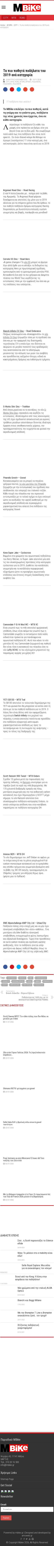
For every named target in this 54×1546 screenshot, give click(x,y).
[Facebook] (2, 1490)
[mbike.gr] (27, 7)
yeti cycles (27, 985)
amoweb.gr (27, 1535)
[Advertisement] (27, 1361)
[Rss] (12, 1490)
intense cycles (18, 981)
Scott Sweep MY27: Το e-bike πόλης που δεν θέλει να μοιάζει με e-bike (25, 1017)
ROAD (22, 17)
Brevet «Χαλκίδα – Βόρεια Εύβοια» (20, 992)
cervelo (6, 981)
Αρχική (28, 82)
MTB (14, 17)
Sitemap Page (7, 1479)
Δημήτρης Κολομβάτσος (16, 79)
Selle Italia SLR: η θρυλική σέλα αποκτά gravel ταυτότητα (22, 1123)
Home (2, 25)
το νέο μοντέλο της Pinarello (32, 484)
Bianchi (22, 978)
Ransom (26, 782)
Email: (4, 1504)
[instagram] (8, 1490)
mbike (38, 981)
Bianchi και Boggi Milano (29, 1300)
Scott (5, 985)
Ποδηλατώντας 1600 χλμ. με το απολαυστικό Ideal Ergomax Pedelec (33, 997)
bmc (30, 978)
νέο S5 (27, 262)
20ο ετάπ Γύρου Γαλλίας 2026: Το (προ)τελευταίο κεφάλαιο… (24, 1053)
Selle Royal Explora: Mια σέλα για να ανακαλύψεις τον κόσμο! (37, 1267)
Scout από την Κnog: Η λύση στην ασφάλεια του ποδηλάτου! (31, 1278)
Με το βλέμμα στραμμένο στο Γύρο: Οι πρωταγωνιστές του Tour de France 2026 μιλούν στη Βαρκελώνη (26, 1195)
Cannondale (41, 978)
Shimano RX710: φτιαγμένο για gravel (19, 1088)
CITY (5, 17)
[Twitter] (5, 1490)
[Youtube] (30, 1539)
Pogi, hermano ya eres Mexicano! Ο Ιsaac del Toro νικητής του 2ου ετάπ (23, 1159)
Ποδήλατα (36, 82)
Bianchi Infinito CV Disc (13, 331)
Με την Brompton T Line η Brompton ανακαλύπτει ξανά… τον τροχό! (35, 1314)
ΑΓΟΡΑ (9, 25)
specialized (15, 985)
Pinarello (48, 981)
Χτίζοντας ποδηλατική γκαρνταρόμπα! (28, 1326)
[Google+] (21, 1539)
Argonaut (12, 978)
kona (30, 981)
